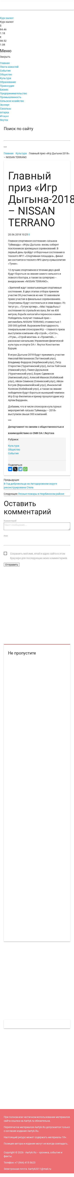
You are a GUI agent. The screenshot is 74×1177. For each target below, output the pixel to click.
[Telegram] (20, 469)
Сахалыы (5, 108)
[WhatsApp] (25, 469)
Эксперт (5, 104)
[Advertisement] (37, 605)
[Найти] (5, 146)
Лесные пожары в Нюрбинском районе (41, 493)
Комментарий (10, 521)
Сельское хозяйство (12, 101)
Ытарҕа (4, 112)
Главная (5, 63)
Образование (8, 82)
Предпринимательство (13, 93)
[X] (15, 469)
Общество (6, 74)
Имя (6, 536)
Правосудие (7, 85)
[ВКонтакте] (10, 469)
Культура (5, 78)
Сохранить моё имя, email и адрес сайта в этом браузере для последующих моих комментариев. (39, 554)
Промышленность (10, 97)
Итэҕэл (4, 116)
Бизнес (4, 89)
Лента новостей (9, 66)
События (5, 70)
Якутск (4, 120)
